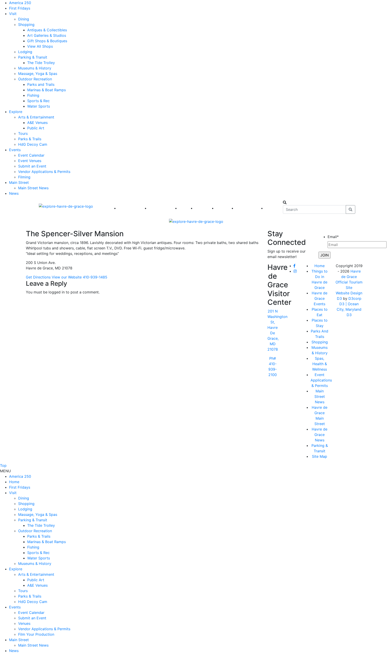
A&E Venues (37, 122)
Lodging (25, 51)
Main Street (19, 182)
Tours (23, 133)
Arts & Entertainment (36, 117)
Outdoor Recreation (35, 79)
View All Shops (40, 46)
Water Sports (38, 106)
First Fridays (19, 8)
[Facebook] (294, 265)
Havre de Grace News (319, 434)
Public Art (35, 128)
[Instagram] (295, 271)
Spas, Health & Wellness (319, 364)
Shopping (26, 24)
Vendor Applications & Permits (44, 171)
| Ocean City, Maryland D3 (349, 309)
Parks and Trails (40, 84)
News (14, 193)
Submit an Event (32, 166)
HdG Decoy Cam (32, 144)
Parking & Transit (32, 57)
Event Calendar (31, 155)
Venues (24, 623)
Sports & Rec (38, 100)
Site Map (319, 456)
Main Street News (33, 188)
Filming (24, 177)
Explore (15, 111)
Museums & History (34, 68)
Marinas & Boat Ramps (46, 90)
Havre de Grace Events (319, 298)
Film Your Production (36, 634)
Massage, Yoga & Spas (37, 73)
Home (319, 265)
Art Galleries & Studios (46, 35)
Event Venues (29, 160)
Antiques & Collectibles (47, 30)
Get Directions (38, 277)
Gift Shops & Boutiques (47, 41)
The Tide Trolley (41, 62)
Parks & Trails (29, 139)
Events (15, 150)
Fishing (33, 95)
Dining (23, 19)
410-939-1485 (95, 277)
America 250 (20, 2)
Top (3, 465)
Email (333, 236)
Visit (13, 13)
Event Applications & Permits (321, 380)
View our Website (67, 277)
